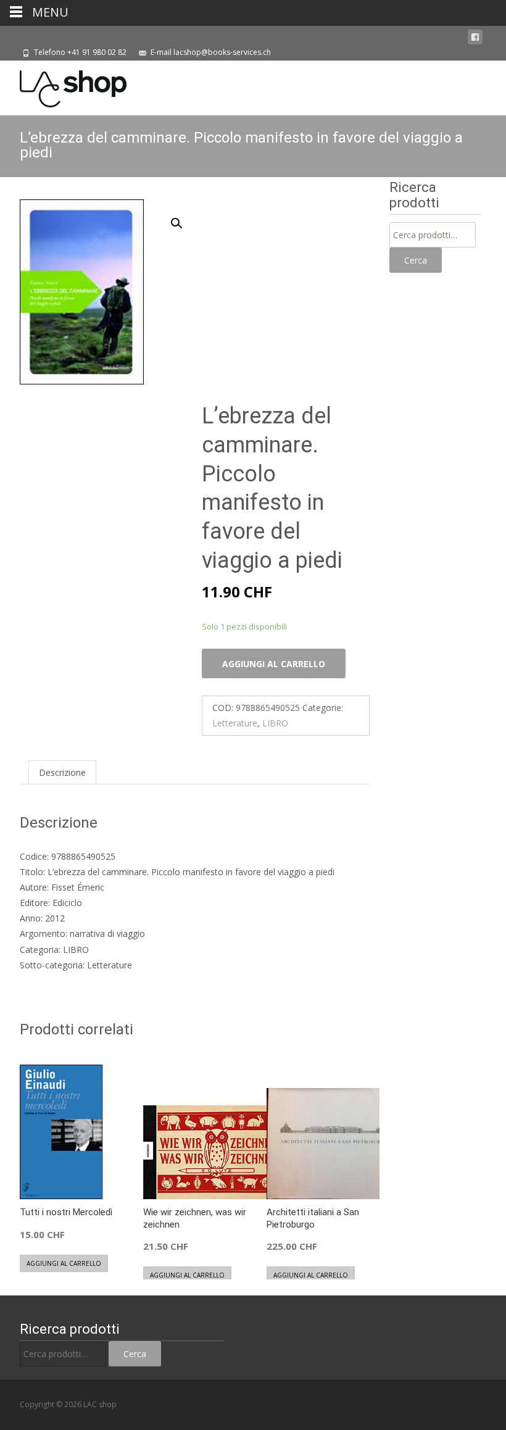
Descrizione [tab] (62, 772)
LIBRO (275, 723)
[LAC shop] (63, 85)
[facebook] (475, 37)
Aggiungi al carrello (273, 664)
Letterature (234, 723)
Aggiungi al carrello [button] (64, 1263)
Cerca (415, 260)
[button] (184, 218)
